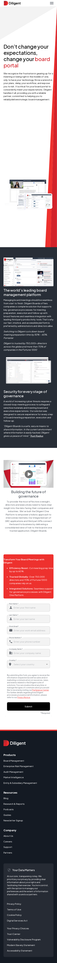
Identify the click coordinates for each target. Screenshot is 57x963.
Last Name (13, 615)
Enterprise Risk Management (18, 766)
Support (8, 847)
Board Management (14, 760)
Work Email (14, 626)
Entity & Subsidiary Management (20, 782)
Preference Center (40, 690)
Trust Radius (36, 435)
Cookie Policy (14, 915)
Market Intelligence (14, 777)
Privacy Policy (14, 903)
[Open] (47, 664)
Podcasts (9, 809)
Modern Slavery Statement (21, 945)
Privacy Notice (23, 697)
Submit (28, 706)
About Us (8, 835)
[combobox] (28, 664)
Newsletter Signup (13, 820)
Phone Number (15, 637)
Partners (8, 852)
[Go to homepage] (15, 743)
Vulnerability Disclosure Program (24, 939)
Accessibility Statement (19, 950)
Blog (6, 798)
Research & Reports (14, 803)
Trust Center (13, 934)
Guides (7, 815)
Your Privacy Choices (18, 928)
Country (13, 660)
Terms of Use (14, 909)
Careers (8, 841)
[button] (51, 3)
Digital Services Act (17, 920)
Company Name (16, 649)
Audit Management (13, 771)
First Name (13, 603)
